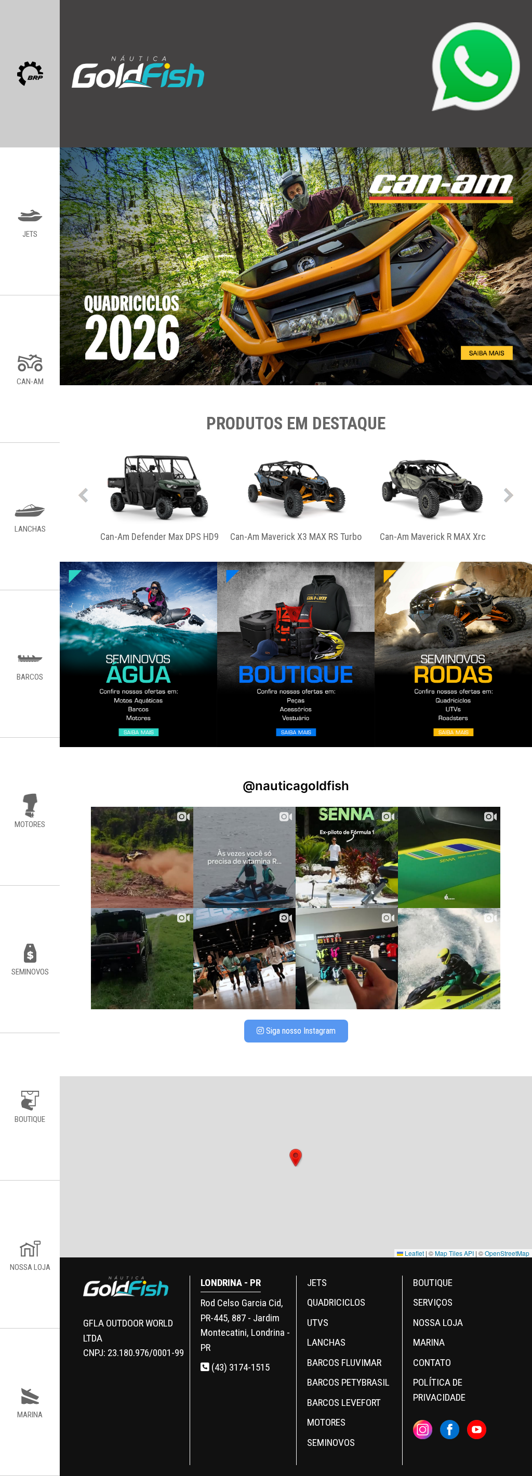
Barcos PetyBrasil (348, 1382)
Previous (83, 493)
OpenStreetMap (507, 1253)
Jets (317, 1283)
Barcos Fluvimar (344, 1363)
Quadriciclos (336, 1302)
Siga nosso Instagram (300, 1031)
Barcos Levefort (344, 1403)
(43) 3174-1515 (239, 1367)
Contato (432, 1363)
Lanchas (326, 1342)
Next (508, 493)
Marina (429, 1342)
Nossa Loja (438, 1323)
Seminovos (331, 1442)
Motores (326, 1422)
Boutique (433, 1283)
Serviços (433, 1302)
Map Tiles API (454, 1253)
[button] (295, 1157)
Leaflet (413, 1253)
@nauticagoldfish (296, 785)
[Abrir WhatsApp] (506, 1450)
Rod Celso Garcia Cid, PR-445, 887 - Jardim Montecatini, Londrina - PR (245, 1325)
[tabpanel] (159, 493)
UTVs (317, 1323)
